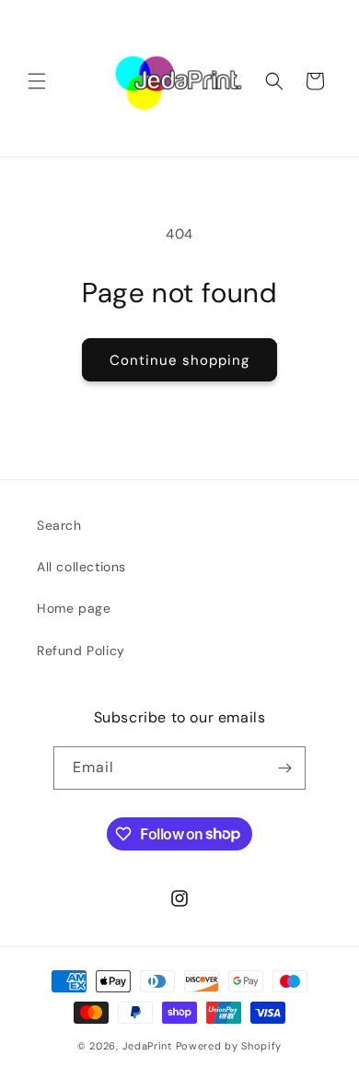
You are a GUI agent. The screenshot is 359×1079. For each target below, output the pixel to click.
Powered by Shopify (229, 1045)
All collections (81, 566)
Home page (73, 608)
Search (59, 525)
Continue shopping (179, 360)
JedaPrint (149, 1045)
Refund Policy (81, 650)
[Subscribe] (284, 768)
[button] (37, 81)
